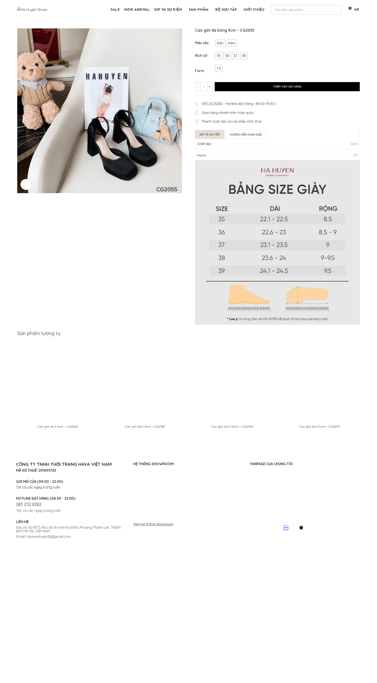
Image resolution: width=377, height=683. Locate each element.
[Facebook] (255, 528)
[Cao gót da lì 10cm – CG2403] (232, 381)
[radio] (220, 43)
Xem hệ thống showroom (153, 524)
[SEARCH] (337, 10)
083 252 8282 (28, 504)
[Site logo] (32, 9)
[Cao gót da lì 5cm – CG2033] (319, 381)
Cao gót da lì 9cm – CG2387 (145, 426)
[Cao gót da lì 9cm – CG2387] (145, 381)
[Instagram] (271, 528)
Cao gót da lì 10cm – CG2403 (232, 426)
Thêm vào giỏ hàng (287, 86)
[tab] (209, 134)
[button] (188, 524)
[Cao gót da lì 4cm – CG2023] (57, 381)
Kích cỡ (201, 55)
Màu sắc (202, 43)
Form (199, 71)
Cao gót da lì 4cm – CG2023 (57, 426)
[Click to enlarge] (26, 184)
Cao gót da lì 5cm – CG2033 (319, 426)
